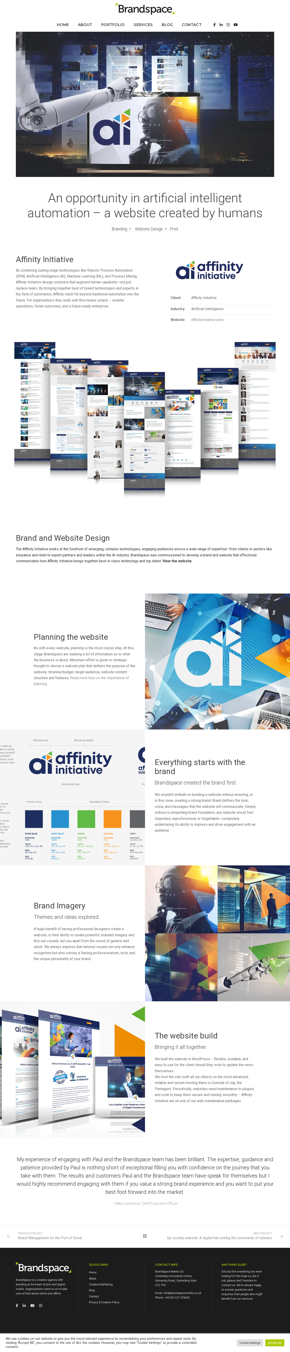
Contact (192, 25)
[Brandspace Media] (145, 8)
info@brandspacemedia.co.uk (182, 1293)
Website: (178, 320)
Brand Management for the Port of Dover (50, 1238)
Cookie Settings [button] (249, 1343)
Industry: (178, 309)
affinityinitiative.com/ (207, 320)
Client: (176, 298)
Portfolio (113, 25)
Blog (167, 25)
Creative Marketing (101, 1284)
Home (63, 25)
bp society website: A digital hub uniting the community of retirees (219, 1238)
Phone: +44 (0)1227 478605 (172, 1297)
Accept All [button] (275, 1343)
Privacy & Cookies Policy (104, 1302)
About (85, 25)
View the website (177, 561)
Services (143, 25)
